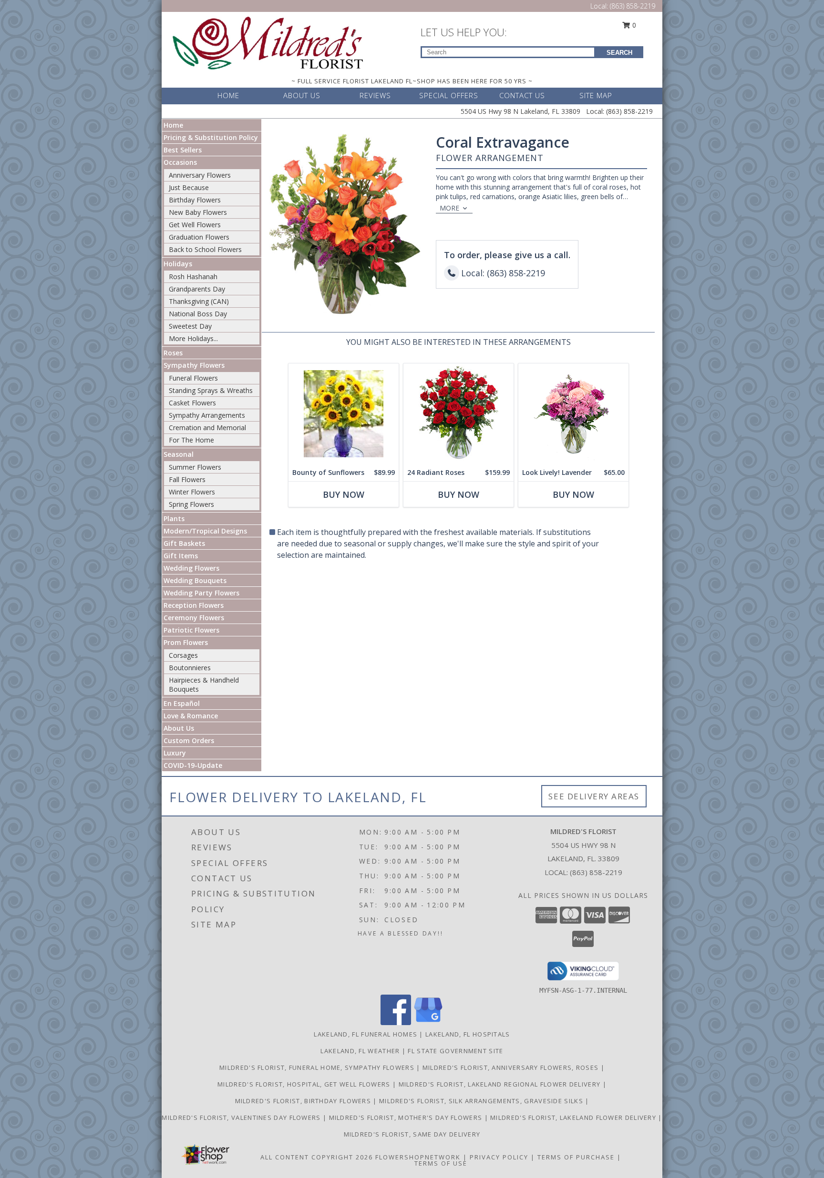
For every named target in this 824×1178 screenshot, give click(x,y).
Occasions (180, 162)
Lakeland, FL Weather (360, 1051)
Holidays (178, 263)
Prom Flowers (186, 642)
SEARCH (619, 52)
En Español (182, 703)
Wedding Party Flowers (201, 592)
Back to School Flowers (205, 249)
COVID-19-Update (193, 765)
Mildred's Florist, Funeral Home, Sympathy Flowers (317, 1067)
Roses (173, 352)
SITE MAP (595, 95)
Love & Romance (191, 715)
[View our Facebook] (396, 1022)
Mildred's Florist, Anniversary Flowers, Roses (511, 1067)
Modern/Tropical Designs (205, 530)
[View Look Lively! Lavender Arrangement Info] (573, 413)
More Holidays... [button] (193, 338)
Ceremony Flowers (194, 617)
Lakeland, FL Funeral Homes (365, 1034)
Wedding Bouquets (195, 580)
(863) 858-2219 (632, 5)
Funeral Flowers (193, 378)
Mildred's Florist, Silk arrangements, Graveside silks (482, 1101)
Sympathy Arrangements (207, 415)
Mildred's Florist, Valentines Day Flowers (242, 1117)
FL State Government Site (455, 1051)
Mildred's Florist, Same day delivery (412, 1134)
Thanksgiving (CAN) (199, 301)
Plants (174, 518)
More (449, 207)
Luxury (175, 752)
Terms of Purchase (576, 1157)
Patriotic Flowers (191, 629)
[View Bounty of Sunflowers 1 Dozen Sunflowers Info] (343, 413)
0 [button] (633, 25)
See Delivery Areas (593, 796)
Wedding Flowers (191, 568)
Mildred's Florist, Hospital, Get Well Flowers (304, 1084)
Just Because (189, 187)
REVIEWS (375, 95)
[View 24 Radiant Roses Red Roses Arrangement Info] (458, 413)
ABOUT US (301, 95)
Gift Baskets (184, 543)
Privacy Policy (499, 1157)
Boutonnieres (190, 667)
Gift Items (181, 555)
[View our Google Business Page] (428, 1022)
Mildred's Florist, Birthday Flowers (304, 1101)
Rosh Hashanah (193, 276)
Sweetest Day (190, 326)
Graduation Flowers (199, 237)
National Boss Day (198, 313)
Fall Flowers (187, 479)
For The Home (191, 439)
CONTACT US (522, 95)
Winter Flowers (192, 491)
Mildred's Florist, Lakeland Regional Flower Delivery (501, 1084)
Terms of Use (440, 1163)
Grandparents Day (197, 288)
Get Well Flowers (195, 224)
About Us (179, 728)
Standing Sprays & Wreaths (211, 390)
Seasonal (179, 454)
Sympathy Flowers (194, 365)
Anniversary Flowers (200, 175)
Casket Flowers (192, 402)
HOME (228, 95)
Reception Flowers (194, 605)
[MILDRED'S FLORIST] (268, 42)
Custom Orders (189, 740)
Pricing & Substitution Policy (211, 137)
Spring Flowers (191, 504)
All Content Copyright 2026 (316, 1157)
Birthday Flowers (195, 199)
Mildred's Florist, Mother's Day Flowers (406, 1117)
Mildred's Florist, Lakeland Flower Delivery (574, 1117)
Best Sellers (183, 149)
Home (173, 125)
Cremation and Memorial (207, 427)
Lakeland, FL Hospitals (467, 1034)
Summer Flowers (195, 467)
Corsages (183, 655)
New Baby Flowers (198, 212)
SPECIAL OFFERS (448, 95)
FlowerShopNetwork (418, 1157)
